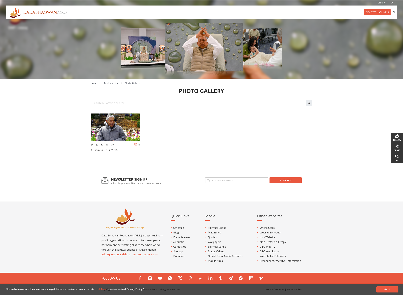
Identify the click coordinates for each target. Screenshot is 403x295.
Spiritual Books (217, 228)
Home (94, 83)
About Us (178, 242)
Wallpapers (214, 242)
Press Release (181, 237)
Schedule (178, 228)
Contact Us (179, 246)
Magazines (214, 232)
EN (392, 2)
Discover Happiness (377, 12)
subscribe (286, 180)
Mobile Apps (215, 261)
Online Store (267, 228)
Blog (176, 232)
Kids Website (267, 237)
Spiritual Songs (217, 246)
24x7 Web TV (267, 246)
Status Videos (216, 251)
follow (397, 140)
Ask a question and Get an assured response (128, 254)
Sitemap (178, 251)
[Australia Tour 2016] (115, 127)
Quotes (212, 237)
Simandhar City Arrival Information (280, 261)
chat (397, 160)
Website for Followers (273, 256)
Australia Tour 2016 (104, 150)
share (397, 150)
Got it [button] (387, 289)
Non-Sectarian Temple (273, 242)
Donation (178, 256)
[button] (144, 289)
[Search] (394, 12)
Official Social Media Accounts (225, 256)
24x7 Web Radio (269, 251)
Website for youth (270, 232)
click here (101, 289)
